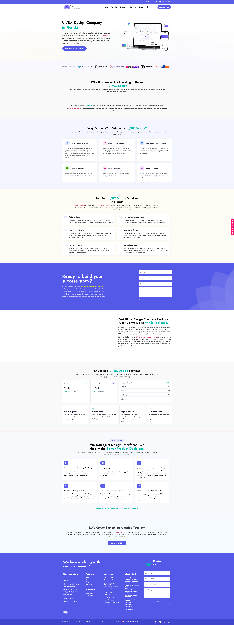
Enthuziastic (89, 593)
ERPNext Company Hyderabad (130, 603)
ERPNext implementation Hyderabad (147, 337)
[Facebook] (160, 622)
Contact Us (89, 584)
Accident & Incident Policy (111, 602)
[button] (117, 440)
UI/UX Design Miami (131, 589)
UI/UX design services (102, 205)
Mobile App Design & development (111, 580)
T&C (109, 622)
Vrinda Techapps (74, 109)
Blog (87, 582)
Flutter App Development (132, 577)
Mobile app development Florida (132, 582)
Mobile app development (132, 579)
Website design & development (109, 583)
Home (88, 577)
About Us (89, 580)
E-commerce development (111, 589)
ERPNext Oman (129, 609)
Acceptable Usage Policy (111, 600)
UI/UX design (104, 35)
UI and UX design (109, 577)
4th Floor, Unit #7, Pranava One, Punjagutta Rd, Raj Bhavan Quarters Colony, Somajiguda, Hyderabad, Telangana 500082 (71, 589)
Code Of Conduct (109, 598)
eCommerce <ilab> (90, 596)
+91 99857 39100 (74, 601)
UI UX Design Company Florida (131, 592)
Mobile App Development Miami (132, 585)
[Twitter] (155, 622)
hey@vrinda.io (72, 599)
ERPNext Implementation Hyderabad (132, 599)
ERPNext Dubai (129, 607)
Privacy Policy (101, 622)
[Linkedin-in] (169, 622)
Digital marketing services (111, 587)
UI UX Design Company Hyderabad (131, 595)
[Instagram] (164, 622)
